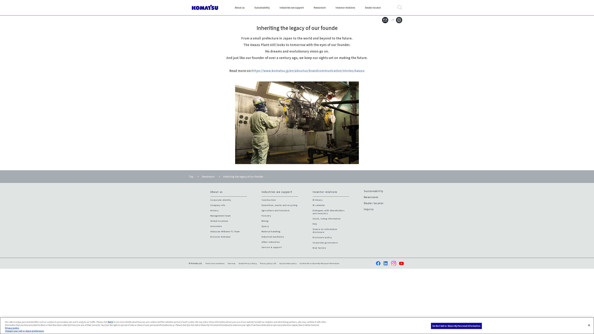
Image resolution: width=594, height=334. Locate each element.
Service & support (272, 247)
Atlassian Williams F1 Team (225, 231)
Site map (231, 263)
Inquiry (369, 209)
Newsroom (320, 7)
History (214, 210)
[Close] (589, 325)
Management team (220, 215)
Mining (265, 220)
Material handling (271, 231)
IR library (318, 199)
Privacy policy (12, 327)
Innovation (216, 226)
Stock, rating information (327, 218)
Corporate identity (220, 199)
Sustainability (262, 7)
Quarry (265, 226)
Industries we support (292, 7)
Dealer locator (373, 7)
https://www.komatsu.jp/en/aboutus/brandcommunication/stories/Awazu (308, 71)
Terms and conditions (215, 263)
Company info (218, 205)
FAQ (315, 223)
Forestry (266, 215)
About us (240, 7)
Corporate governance (325, 242)
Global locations (219, 220)
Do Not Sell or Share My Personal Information (456, 325)
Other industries (271, 241)
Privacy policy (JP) (268, 263)
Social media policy (288, 263)
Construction (269, 199)
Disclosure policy (322, 237)
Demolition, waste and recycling (279, 205)
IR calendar (319, 205)
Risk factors (319, 247)
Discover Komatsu (220, 236)
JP (392, 19)
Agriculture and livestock (276, 210)
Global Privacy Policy (248, 263)
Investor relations (345, 7)
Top (191, 176)
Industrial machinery (273, 236)
